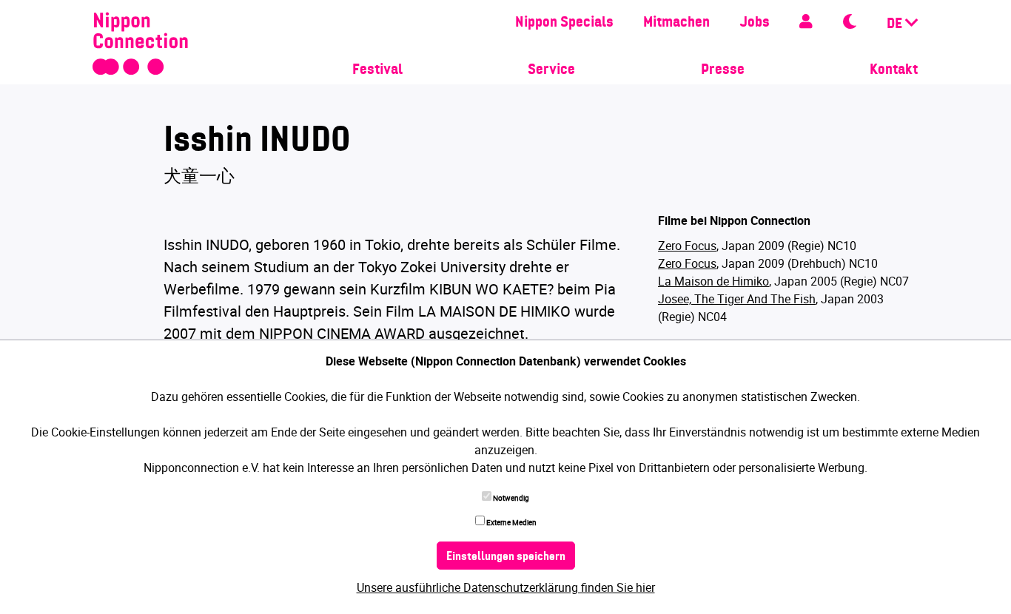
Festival (377, 70)
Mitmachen (676, 23)
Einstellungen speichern (505, 557)
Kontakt (894, 70)
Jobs (754, 23)
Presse (723, 70)
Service (551, 70)
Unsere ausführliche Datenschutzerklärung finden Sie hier (506, 587)
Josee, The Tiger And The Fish (737, 299)
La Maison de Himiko (713, 281)
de (896, 24)
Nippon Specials (564, 23)
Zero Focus (687, 245)
